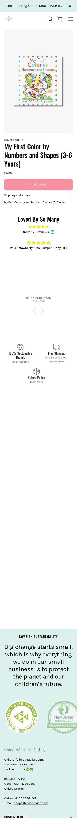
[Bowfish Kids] (8, 19)
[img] (38, 226)
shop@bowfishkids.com (31, 803)
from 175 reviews (36, 232)
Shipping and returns (17, 195)
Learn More (36, 381)
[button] (50, 19)
